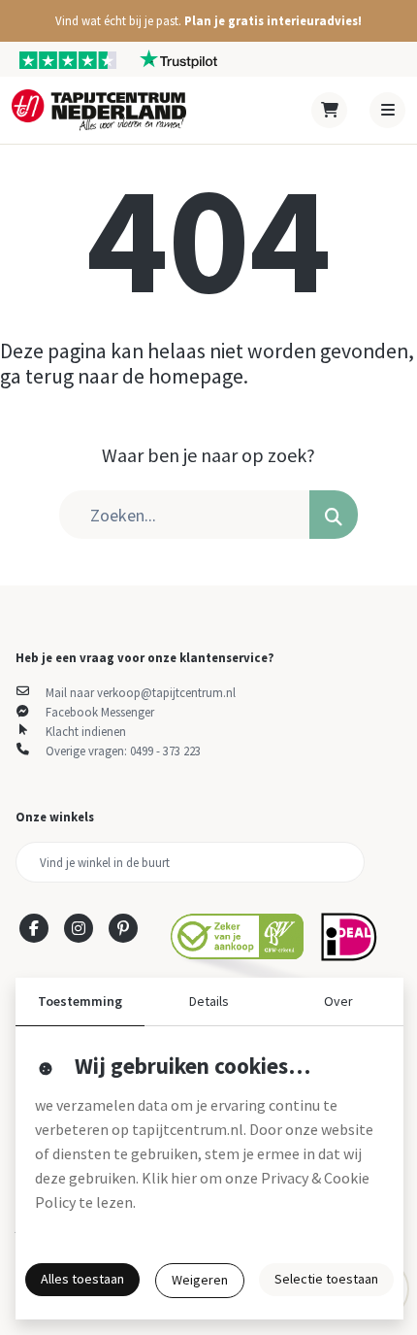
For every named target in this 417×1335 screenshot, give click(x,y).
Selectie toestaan (326, 1278)
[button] (208, 21)
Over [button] (338, 1001)
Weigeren (200, 1279)
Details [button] (209, 1001)
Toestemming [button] (80, 1001)
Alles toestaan (82, 1278)
